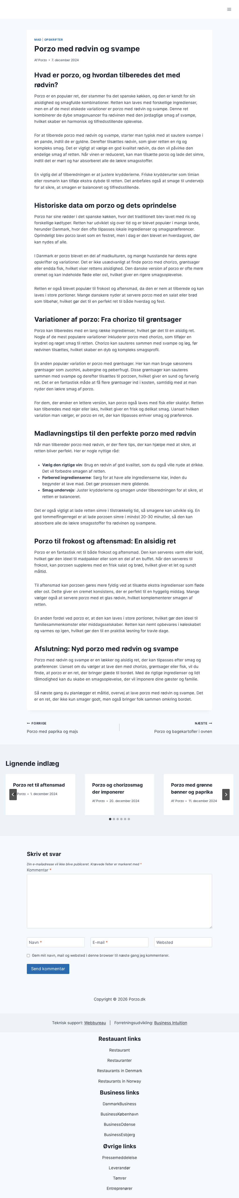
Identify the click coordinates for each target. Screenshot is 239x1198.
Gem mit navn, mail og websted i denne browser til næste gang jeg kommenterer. (100, 955)
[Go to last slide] (13, 794)
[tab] (110, 819)
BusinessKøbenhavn (119, 1114)
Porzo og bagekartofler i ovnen (183, 727)
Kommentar (39, 870)
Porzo (42, 60)
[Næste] (226, 794)
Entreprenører (119, 1188)
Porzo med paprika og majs (52, 727)
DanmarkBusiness (119, 1104)
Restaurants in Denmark (119, 1070)
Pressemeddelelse (119, 1157)
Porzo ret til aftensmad (39, 785)
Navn (35, 942)
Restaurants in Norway (119, 1081)
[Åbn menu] (229, 9)
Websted (164, 942)
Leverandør (119, 1168)
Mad (38, 39)
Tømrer (119, 1178)
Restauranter (119, 1060)
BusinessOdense (119, 1124)
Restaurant (119, 1050)
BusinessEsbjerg (119, 1134)
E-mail (100, 942)
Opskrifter (53, 39)
